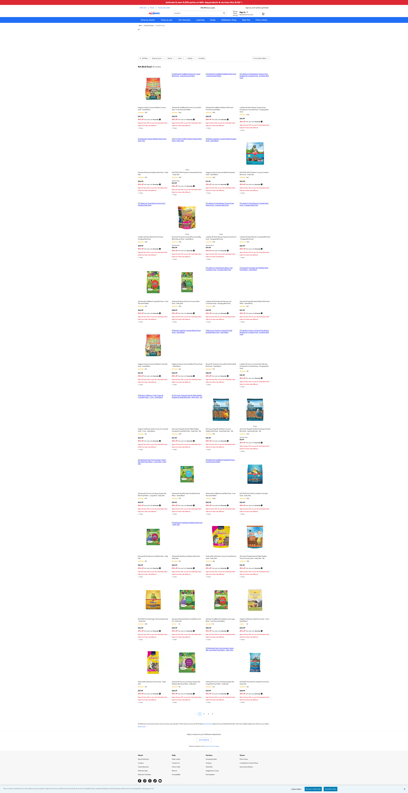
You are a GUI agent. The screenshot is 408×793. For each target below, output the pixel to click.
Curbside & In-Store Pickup (249, 763)
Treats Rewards (143, 767)
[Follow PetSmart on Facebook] (139, 781)
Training (208, 763)
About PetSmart (143, 759)
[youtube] (160, 781)
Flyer (152, 8)
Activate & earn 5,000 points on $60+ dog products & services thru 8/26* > (204, 2)
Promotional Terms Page (211, 746)
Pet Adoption (210, 774)
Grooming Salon (211, 759)
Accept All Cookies (330, 789)
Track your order (164, 8)
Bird (140, 25)
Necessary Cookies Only (313, 789)
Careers (140, 763)
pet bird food (207, 724)
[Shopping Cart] (266, 14)
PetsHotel (209, 767)
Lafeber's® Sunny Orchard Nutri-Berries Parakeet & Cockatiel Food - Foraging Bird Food (254, 366)
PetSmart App (143, 771)
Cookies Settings (296, 789)
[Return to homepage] (154, 13)
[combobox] (200, 13)
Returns (174, 771)
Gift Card (143, 8)
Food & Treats (148, 25)
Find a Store (244, 759)
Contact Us (176, 763)
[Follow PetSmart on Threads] (150, 781)
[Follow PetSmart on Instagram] (144, 781)
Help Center (176, 759)
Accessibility (176, 774)
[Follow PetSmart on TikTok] (155, 781)
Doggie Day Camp (212, 771)
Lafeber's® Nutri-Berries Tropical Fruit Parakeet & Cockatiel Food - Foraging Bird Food (254, 110)
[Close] (404, 789)
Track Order (176, 767)
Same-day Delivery (246, 767)
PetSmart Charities (144, 774)
